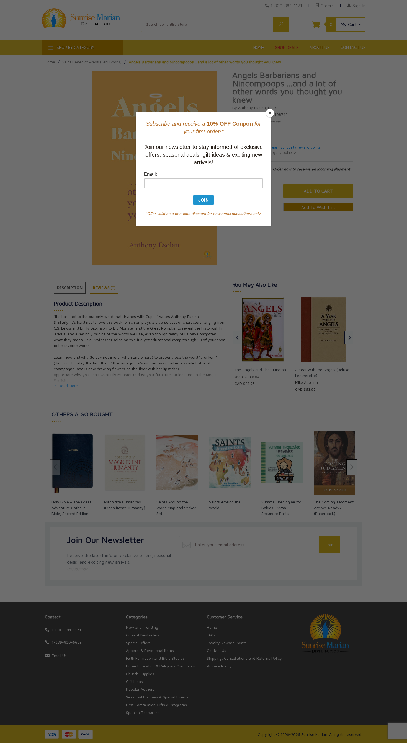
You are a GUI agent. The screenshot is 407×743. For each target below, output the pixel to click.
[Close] (270, 113)
